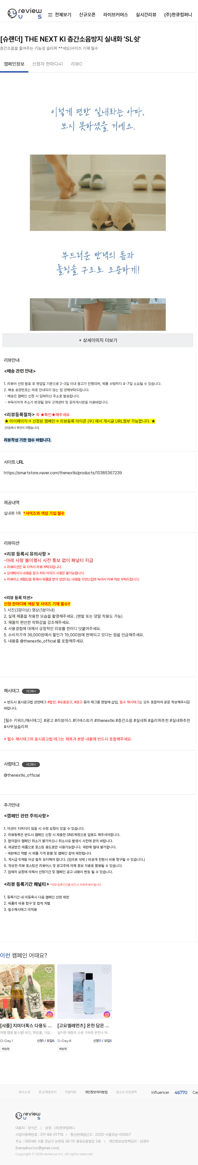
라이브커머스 (115, 14)
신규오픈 (87, 14)
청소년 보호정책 (126, 1092)
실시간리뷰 (146, 14)
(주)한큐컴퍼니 (178, 14)
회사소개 (24, 1092)
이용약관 (70, 1092)
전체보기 (63, 14)
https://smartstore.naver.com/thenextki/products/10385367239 (63, 472)
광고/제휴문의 (47, 1092)
